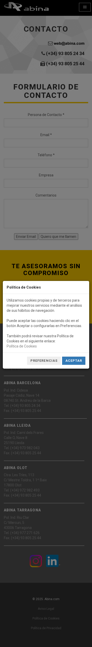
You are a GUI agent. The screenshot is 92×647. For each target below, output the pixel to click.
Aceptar (73, 361)
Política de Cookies (22, 346)
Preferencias (43, 361)
